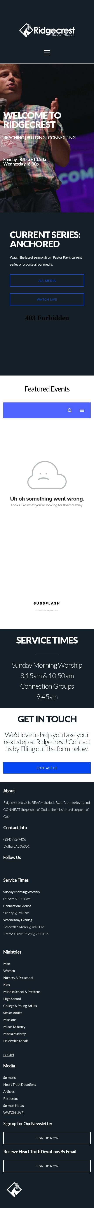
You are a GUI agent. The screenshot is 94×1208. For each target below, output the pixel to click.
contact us (47, 768)
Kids (6, 984)
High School (12, 998)
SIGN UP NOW (47, 1138)
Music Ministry (14, 1027)
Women (9, 970)
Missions (9, 1020)
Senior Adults (12, 1012)
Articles (8, 1091)
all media (47, 280)
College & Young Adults (20, 1005)
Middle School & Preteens (22, 991)
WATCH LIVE (47, 299)
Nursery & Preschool (18, 977)
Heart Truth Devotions (20, 1084)
